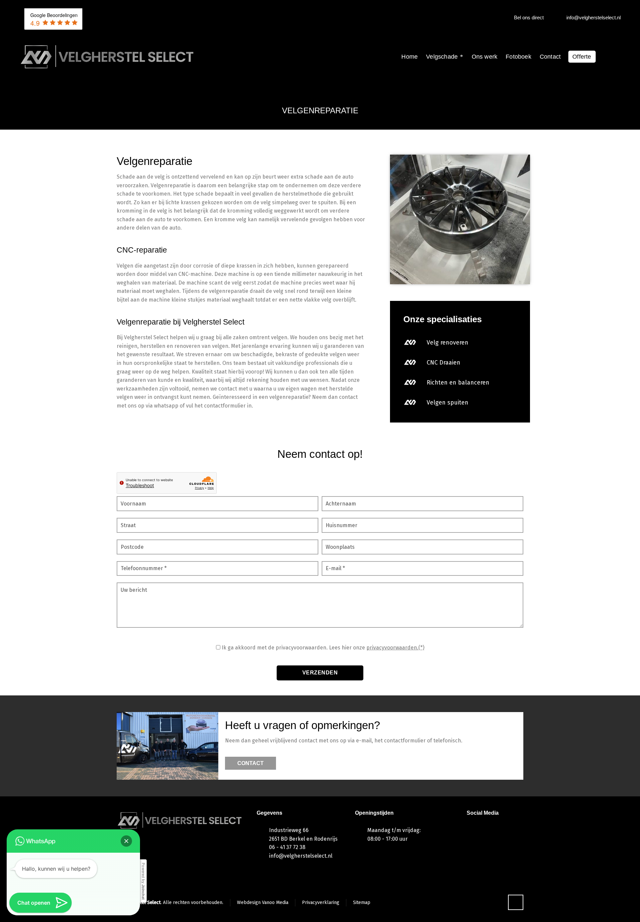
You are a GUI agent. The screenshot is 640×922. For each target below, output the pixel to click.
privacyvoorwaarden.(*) (395, 647)
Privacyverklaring (320, 902)
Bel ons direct (529, 17)
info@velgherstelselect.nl (593, 17)
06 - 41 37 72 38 (287, 847)
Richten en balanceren (458, 382)
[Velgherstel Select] (107, 56)
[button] (126, 841)
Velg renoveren (447, 342)
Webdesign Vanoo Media (262, 902)
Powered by (143, 881)
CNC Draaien (443, 362)
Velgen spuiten (447, 402)
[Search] (616, 57)
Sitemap (361, 902)
